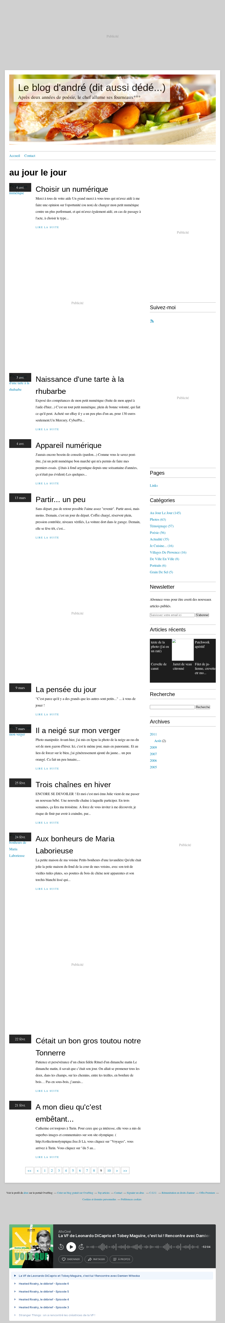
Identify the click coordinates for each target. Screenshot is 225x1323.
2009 (153, 747)
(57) (162, 526)
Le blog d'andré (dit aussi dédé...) (92, 87)
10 (109, 1170)
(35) (159, 539)
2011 (153, 734)
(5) (161, 572)
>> (125, 1170)
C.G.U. (153, 1192)
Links (154, 485)
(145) (165, 512)
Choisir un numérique (72, 189)
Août (157, 740)
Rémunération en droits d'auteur (178, 1192)
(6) (158, 565)
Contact (29, 155)
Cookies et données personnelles (99, 1199)
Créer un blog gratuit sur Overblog (75, 1192)
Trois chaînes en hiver (73, 784)
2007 (153, 753)
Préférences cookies (131, 1199)
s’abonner (73, 1259)
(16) (161, 545)
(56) (157, 532)
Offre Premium (207, 1192)
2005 (153, 767)
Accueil (14, 155)
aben (26, 1192)
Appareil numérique (69, 445)
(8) (164, 558)
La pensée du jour (66, 689)
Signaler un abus (136, 1192)
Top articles (104, 1192)
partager (99, 1259)
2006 (153, 760)
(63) (158, 519)
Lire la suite (47, 227)
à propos (124, 1259)
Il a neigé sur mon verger (78, 730)
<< (29, 1170)
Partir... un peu (60, 499)
